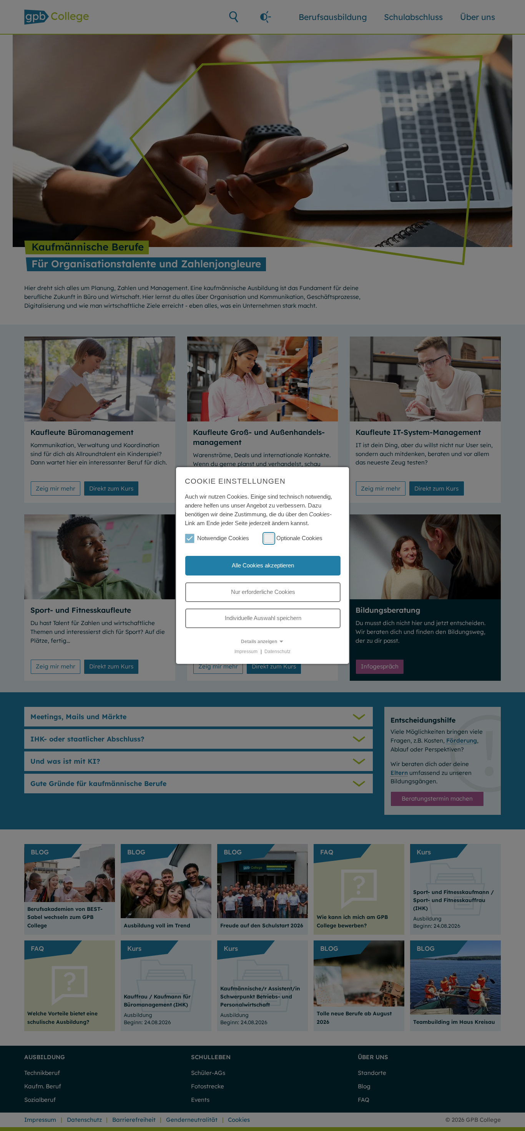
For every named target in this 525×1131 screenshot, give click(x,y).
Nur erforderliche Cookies (263, 592)
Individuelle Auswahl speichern (263, 618)
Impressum (246, 651)
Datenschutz (277, 651)
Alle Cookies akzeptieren (263, 565)
